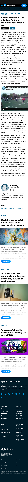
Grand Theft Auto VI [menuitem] (5, 9)
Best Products (19, 413)
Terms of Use (4, 468)
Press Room (18, 462)
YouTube (12, 394)
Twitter (9, 394)
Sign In (24, 5)
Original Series (19, 418)
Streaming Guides (20, 411)
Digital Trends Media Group (8, 473)
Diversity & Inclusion (5, 465)
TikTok (16, 394)
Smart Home (4, 413)
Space (17, 409)
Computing (4, 406)
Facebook (2, 394)
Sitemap (18, 465)
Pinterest (19, 394)
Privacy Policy (19, 459)
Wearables (18, 406)
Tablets (17, 404)
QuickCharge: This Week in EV (16, 208)
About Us (3, 424)
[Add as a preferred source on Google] (5, 28)
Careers (3, 459)
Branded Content (20, 428)
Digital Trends (8, 7)
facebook (10, 190)
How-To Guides (19, 416)
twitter (13, 190)
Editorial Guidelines (5, 432)
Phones (3, 404)
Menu (1, 5)
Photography (4, 208)
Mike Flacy (4, 25)
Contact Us (3, 427)
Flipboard (2, 397)
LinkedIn (23, 394)
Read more (6, 261)
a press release (16, 32)
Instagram (5, 394)
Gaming (3, 409)
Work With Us (4, 462)
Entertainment (4, 416)
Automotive (4, 418)
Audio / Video (4, 411)
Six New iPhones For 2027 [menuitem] (16, 9)
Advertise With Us (5, 429)
